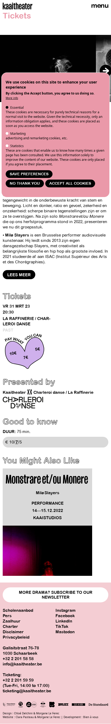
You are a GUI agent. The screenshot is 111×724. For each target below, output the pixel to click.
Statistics (17, 146)
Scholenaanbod (18, 610)
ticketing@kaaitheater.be (27, 691)
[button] (106, 71)
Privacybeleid (16, 637)
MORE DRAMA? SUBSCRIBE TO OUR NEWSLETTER (55, 595)
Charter (10, 626)
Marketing (18, 133)
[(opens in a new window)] (23, 403)
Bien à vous (90, 717)
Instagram (65, 610)
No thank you (25, 183)
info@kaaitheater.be (22, 664)
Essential (17, 107)
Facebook (65, 615)
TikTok (62, 626)
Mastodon (65, 632)
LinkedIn (64, 621)
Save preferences (29, 174)
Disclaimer (13, 632)
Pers (7, 615)
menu (99, 5)
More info (12, 98)
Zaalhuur (11, 621)
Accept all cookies (70, 183)
